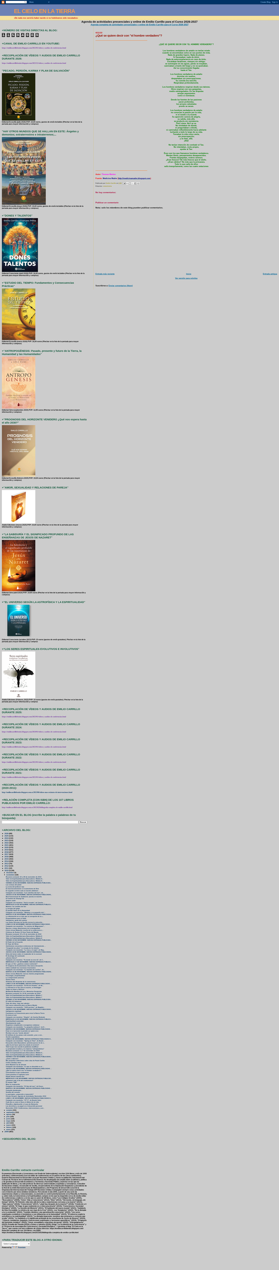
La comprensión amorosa (15, 977)
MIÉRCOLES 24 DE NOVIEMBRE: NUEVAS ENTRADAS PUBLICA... (29, 904)
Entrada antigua (270, 274)
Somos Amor (10, 979)
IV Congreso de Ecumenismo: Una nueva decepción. (24, 966)
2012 (7, 866)
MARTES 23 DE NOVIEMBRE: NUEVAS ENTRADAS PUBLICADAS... (29, 914)
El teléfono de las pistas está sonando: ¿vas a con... (24, 1035)
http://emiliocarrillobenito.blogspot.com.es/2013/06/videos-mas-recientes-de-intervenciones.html (37, 792)
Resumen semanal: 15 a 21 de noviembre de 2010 (23, 934)
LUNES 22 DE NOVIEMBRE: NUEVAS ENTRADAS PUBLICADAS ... (29, 924)
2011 (7, 868)
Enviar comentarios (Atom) (121, 286)
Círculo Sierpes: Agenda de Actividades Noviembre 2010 (26, 1096)
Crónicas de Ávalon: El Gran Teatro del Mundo (22, 932)
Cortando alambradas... (14, 1090)
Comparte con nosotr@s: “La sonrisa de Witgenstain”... (25, 926)
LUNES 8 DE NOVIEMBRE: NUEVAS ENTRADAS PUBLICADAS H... (29, 1039)
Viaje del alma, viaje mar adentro (17, 1003)
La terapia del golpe (13, 908)
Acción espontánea (12, 1037)
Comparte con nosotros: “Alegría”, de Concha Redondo (25, 1017)
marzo (8, 1125)
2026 (7, 833)
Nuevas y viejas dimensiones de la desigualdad (23, 928)
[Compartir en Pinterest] (138, 183)
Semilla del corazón (13, 1092)
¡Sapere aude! (11, 900)
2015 (7, 859)
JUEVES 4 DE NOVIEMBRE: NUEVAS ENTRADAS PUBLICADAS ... (29, 1068)
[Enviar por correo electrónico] (127, 183)
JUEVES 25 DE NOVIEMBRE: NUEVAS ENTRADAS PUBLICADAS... (29, 894)
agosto (9, 1114)
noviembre (10, 875)
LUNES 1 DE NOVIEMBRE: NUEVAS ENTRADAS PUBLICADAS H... (29, 1098)
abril (8, 1123)
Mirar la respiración (13, 1084)
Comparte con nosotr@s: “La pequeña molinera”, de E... (26, 1027)
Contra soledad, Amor (13, 1062)
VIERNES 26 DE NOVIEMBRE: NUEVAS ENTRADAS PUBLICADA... (29, 883)
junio (8, 1119)
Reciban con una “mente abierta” (17, 1033)
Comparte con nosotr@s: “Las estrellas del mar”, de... (25, 893)
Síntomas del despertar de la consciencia (20, 981)
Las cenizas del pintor (14, 885)
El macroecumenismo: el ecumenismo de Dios (22, 888)
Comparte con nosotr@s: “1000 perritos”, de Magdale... (25, 1007)
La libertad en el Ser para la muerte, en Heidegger (23, 987)
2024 (7, 838)
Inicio (188, 274)
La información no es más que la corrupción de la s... (25, 916)
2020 (7, 847)
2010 (7, 870)
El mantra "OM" (11, 1082)
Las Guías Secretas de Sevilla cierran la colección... (24, 922)
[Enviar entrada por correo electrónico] (124, 183)
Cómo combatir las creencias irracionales (21, 968)
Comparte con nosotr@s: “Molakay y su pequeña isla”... (26, 912)
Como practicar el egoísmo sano (17, 1074)
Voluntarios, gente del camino (16, 920)
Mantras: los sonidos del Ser (16, 906)
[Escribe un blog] (129, 183)
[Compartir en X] (132, 183)
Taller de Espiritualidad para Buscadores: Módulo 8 (24, 936)
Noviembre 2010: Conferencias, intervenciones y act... (25, 1108)
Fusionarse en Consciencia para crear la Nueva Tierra (25, 1013)
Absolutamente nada (13, 1023)
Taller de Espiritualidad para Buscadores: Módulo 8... (24, 879)
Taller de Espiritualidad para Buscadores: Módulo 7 (24, 995)
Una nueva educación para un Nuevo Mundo (21, 1005)
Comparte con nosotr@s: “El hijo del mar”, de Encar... (25, 1086)
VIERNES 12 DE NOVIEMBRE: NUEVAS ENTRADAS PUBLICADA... (29, 999)
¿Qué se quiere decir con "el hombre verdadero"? (23, 1070)
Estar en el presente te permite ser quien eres (22, 1031)
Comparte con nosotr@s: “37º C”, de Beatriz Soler (23, 1100)
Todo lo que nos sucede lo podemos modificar (22, 1047)
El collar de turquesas (14, 1001)
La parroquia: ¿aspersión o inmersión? (19, 1094)
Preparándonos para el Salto (16, 918)
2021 (7, 845)
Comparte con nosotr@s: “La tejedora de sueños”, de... (25, 969)
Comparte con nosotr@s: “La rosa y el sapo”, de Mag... (25, 950)
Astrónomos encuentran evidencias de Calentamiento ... (26, 946)
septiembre (10, 1112)
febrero (9, 1127)
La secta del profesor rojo (15, 887)
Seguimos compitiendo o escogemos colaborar (22, 1025)
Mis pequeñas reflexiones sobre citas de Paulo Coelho (25, 1060)
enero (8, 1129)
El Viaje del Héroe (12, 944)
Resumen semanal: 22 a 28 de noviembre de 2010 (23, 877)
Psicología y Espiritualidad (15, 975)
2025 (7, 836)
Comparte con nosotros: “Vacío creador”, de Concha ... (25, 902)
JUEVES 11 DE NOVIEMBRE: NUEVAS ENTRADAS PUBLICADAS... (29, 1009)
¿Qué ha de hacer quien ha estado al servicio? (22, 1045)
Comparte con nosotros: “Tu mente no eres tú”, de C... (25, 960)
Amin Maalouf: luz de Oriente (16, 1064)
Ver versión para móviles (186, 278)
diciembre (10, 872)
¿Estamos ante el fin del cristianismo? (19, 1080)
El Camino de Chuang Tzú (15, 898)
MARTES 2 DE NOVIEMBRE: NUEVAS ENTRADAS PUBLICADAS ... (29, 1088)
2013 (7, 863)
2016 (7, 857)
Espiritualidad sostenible (15, 1021)
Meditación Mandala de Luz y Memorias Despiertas (24, 991)
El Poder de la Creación (14, 942)
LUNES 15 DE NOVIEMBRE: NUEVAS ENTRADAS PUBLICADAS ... (29, 983)
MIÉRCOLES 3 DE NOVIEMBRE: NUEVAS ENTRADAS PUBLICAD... (29, 1078)
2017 (7, 854)
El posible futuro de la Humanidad (18, 910)
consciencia (107, 186)
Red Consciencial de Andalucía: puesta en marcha (24, 896)
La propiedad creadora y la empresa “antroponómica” (25, 1049)
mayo (8, 1121)
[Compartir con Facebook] (135, 183)
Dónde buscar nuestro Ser (15, 1076)
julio (8, 1116)
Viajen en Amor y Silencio (15, 989)
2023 (7, 840)
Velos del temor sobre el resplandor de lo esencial (24, 954)
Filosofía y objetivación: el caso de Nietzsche (22, 1104)
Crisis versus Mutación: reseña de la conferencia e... (24, 930)
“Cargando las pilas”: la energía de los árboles (22, 948)
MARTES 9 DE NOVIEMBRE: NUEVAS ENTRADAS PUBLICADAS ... (29, 1029)
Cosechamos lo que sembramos (17, 1072)
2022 (7, 843)
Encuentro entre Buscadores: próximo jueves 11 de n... (25, 1043)
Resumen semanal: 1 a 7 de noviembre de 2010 (23, 1050)
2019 (7, 850)
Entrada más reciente (105, 274)
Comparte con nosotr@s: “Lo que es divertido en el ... (25, 1066)
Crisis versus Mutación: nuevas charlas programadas (25, 974)
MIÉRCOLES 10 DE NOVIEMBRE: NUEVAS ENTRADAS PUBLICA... (29, 1019)
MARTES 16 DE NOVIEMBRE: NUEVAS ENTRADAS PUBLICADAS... (29, 972)
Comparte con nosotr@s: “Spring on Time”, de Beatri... (25, 1041)
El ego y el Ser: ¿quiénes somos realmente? (21, 964)
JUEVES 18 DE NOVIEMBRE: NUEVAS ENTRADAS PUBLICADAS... (29, 952)
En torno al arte (11, 1015)
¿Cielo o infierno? (12, 1058)
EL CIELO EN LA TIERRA (44, 11)
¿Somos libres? (11, 958)
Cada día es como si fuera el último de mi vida (22, 1102)
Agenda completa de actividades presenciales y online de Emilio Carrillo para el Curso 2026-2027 (139, 24)
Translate (22, 1247)
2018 (7, 852)
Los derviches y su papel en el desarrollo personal (24, 1106)
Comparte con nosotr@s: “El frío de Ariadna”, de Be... (25, 985)
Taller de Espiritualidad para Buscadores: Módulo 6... (24, 1053)
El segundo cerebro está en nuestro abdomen (22, 890)
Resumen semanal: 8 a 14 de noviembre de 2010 (23, 993)
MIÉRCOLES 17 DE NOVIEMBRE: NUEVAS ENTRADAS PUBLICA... (29, 962)
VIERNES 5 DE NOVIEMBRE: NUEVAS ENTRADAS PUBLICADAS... (29, 1056)
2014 (7, 861)
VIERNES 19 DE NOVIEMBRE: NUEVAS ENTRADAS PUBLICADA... (29, 940)
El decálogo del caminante (15, 956)
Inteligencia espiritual (13, 1011)
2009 (7, 1132)
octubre (9, 1110)
